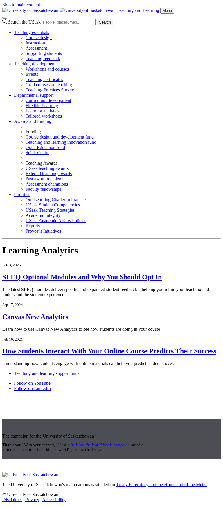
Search (105, 22)
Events (32, 74)
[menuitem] (117, 45)
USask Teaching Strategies (50, 210)
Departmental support (33, 95)
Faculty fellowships (43, 189)
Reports (33, 225)
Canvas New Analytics (35, 317)
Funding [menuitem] (33, 131)
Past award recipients (45, 178)
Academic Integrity (43, 215)
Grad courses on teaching (49, 84)
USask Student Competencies (53, 204)
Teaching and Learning (138, 10)
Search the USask (24, 21)
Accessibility (54, 499)
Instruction (35, 42)
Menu (167, 10)
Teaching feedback (43, 58)
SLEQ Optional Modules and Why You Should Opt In (82, 277)
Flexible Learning (42, 105)
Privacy (32, 499)
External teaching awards (49, 173)
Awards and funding (32, 121)
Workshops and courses (47, 68)
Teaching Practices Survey (50, 89)
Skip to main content (21, 4)
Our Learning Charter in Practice (56, 199)
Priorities (22, 194)
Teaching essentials (31, 32)
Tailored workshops (44, 116)
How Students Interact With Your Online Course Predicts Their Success (109, 351)
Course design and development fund (60, 136)
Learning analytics (42, 110)
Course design (39, 37)
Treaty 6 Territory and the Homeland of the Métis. (161, 484)
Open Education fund (45, 147)
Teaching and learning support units (46, 373)
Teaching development (34, 63)
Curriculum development (48, 100)
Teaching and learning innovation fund (61, 142)
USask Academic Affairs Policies (56, 220)
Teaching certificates (44, 79)
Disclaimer (12, 499)
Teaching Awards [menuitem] (41, 163)
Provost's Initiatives (43, 231)
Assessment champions (47, 183)
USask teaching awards (47, 168)
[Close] (4, 18)
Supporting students (44, 53)
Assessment (36, 48)
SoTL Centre (37, 152)
